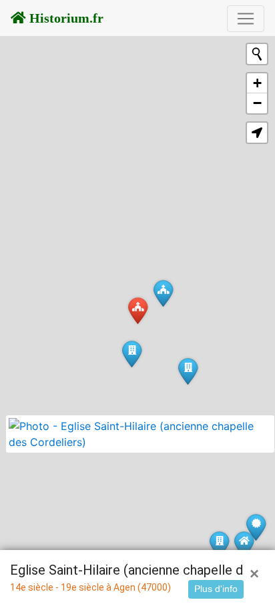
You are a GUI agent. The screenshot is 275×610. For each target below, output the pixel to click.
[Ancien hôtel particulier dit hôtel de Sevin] (188, 371)
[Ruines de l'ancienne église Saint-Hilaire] (163, 293)
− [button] (257, 103)
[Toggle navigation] (245, 18)
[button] (257, 133)
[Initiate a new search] (257, 54)
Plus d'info (216, 588)
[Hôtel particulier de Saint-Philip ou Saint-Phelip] (219, 544)
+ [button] (257, 83)
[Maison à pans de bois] (244, 544)
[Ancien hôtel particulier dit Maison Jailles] (132, 354)
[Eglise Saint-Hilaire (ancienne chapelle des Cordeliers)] (138, 310)
